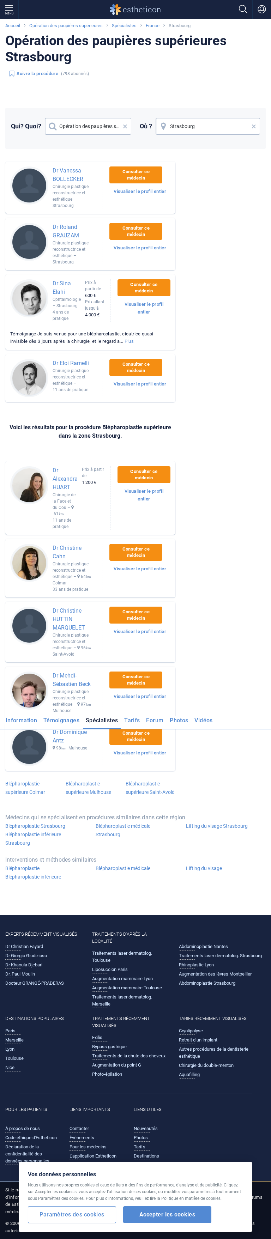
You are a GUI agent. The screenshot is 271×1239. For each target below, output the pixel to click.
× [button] (125, 126)
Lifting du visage (204, 868)
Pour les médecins (88, 1146)
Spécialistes (124, 25)
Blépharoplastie (22, 868)
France (152, 25)
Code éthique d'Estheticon (31, 1137)
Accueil (12, 25)
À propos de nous (22, 1128)
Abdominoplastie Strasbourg (207, 983)
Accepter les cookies (167, 1214)
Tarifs (132, 720)
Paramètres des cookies (72, 1214)
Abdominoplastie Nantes (203, 946)
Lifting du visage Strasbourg (217, 826)
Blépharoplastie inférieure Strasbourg (33, 839)
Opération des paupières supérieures (66, 25)
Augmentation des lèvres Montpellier (215, 974)
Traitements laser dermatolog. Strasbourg (220, 955)
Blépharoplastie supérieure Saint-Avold (150, 788)
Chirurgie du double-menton (206, 1065)
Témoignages (61, 720)
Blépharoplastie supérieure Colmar (25, 788)
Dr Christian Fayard (24, 946)
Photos (179, 720)
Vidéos (203, 720)
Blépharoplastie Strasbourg (35, 826)
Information (21, 720)
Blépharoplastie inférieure (33, 877)
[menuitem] (22, 722)
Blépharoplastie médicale (123, 868)
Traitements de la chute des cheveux (128, 1055)
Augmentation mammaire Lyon (122, 978)
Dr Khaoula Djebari (23, 964)
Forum (154, 720)
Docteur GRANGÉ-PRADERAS (34, 983)
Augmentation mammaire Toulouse (127, 987)
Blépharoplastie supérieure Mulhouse (88, 788)
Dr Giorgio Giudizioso (26, 955)
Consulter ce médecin (136, 175)
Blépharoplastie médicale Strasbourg (123, 830)
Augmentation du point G (116, 1065)
